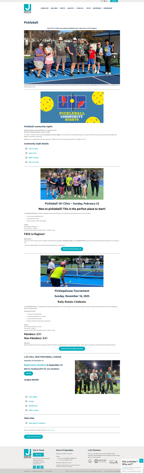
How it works (33, 148)
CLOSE (141, 460)
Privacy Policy (48, 471)
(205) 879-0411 (37, 463)
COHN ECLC (80, 8)
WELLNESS (54, 8)
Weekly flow (33, 406)
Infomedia (117, 471)
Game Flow (33, 153)
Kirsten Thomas (50, 430)
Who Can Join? (34, 162)
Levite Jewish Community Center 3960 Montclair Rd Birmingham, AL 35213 (41, 460)
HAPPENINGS (97, 8)
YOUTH (88, 8)
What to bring (33, 157)
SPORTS (62, 8)
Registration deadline (35, 365)
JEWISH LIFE (45, 8)
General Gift (27, 471)
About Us (38, 454)
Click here (124, 467)
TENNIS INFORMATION (33, 437)
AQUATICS (70, 8)
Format (31, 401)
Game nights (33, 397)
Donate (114, 1)
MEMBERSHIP (108, 8)
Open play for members (37, 423)
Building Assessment (38, 471)
